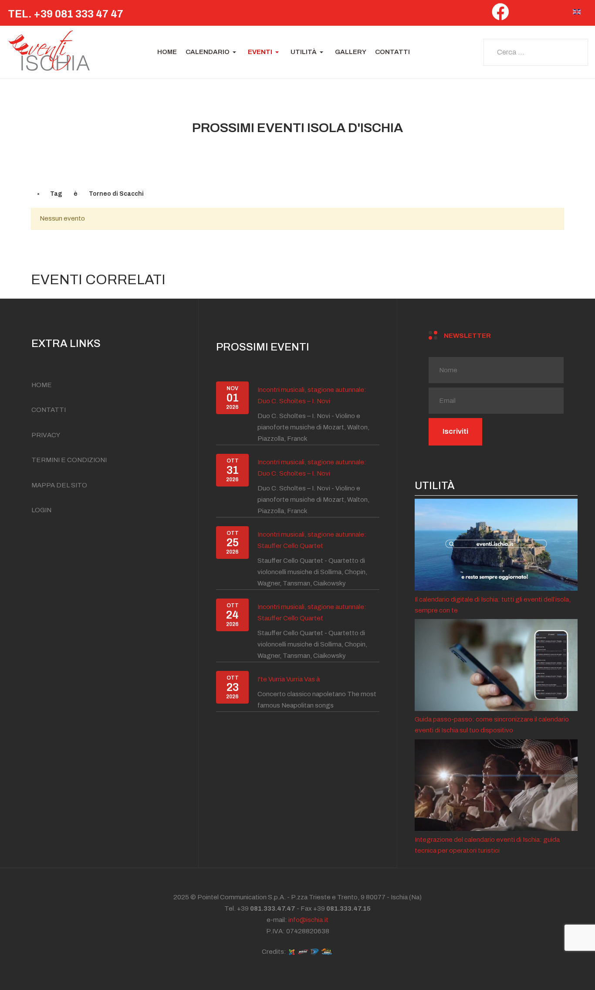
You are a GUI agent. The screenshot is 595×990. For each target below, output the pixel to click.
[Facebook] (500, 15)
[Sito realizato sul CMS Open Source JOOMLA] (291, 951)
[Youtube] (558, 14)
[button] (212, 52)
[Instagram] (540, 14)
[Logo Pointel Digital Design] (314, 951)
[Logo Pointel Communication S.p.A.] (303, 951)
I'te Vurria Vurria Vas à (288, 679)
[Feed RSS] (551, 151)
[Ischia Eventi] (49, 52)
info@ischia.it (308, 919)
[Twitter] (521, 14)
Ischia (400, 897)
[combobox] (535, 52)
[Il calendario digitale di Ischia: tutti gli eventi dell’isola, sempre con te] (496, 544)
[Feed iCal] (558, 151)
